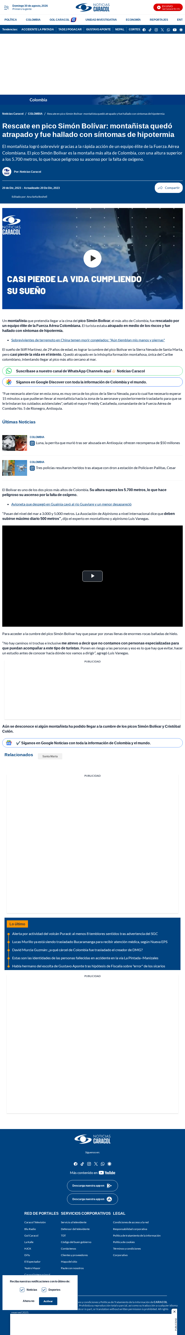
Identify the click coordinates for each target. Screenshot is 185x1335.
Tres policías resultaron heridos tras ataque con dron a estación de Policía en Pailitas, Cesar (106, 467)
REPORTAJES (159, 19)
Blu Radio (30, 1229)
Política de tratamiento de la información (137, 1235)
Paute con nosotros (72, 1268)
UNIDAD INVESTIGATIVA (101, 19)
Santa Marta (50, 756)
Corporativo (120, 1255)
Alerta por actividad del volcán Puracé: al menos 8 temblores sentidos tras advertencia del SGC (85, 933)
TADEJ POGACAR (70, 29)
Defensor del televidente (75, 1229)
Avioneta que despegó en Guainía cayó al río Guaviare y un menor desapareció (71, 504)
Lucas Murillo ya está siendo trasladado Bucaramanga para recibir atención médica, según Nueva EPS (89, 941)
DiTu (27, 1255)
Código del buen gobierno (76, 1242)
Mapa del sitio (69, 1261)
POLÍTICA (11, 19)
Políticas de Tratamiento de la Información (125, 1302)
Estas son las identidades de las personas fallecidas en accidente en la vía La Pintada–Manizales (85, 958)
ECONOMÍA (133, 19)
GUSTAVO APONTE (98, 29)
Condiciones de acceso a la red (131, 1222)
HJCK (27, 1248)
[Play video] (92, 259)
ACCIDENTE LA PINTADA (37, 29)
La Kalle (28, 1242)
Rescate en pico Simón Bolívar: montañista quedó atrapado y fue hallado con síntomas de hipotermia (105, 113)
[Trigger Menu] (6, 7)
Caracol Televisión (35, 1222)
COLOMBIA (33, 19)
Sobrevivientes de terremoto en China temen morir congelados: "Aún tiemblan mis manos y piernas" (88, 340)
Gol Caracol (31, 1235)
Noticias (32, 1289)
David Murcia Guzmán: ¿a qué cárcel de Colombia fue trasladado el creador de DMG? (77, 950)
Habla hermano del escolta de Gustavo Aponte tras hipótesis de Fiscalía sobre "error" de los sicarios (88, 966)
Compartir (169, 188)
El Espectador (32, 1261)
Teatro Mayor (32, 1268)
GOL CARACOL (59, 19)
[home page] (92, 7)
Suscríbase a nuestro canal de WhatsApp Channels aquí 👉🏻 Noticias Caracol (80, 371)
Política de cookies (124, 1242)
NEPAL (119, 29)
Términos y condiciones (127, 1248)
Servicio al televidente (73, 1222)
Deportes (54, 1289)
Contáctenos (68, 1248)
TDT (63, 1235)
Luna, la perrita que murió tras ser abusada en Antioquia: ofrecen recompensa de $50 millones (108, 443)
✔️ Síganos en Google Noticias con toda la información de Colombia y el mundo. (83, 743)
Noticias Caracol (12, 113)
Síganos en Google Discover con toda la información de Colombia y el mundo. (81, 382)
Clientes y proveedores (74, 1255)
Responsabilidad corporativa (130, 1229)
